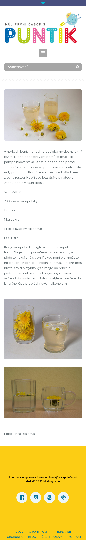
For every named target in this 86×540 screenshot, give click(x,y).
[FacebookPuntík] (21, 497)
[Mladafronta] (63, 497)
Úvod (19, 531)
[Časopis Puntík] (43, 28)
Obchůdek (15, 536)
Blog (32, 536)
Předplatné (62, 531)
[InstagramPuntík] (35, 497)
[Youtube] (49, 497)
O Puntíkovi (38, 531)
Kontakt (74, 536)
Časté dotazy (52, 536)
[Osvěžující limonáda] (43, 114)
